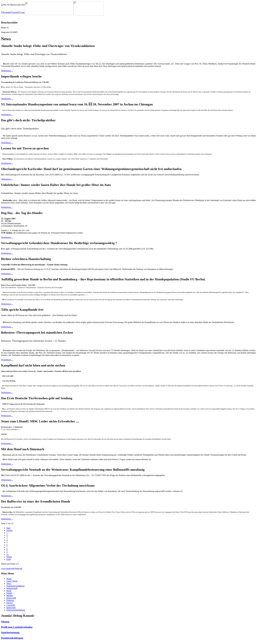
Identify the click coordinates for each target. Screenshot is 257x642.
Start (8, 528)
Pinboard (10, 600)
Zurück (9, 530)
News (8, 583)
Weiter (9, 557)
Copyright (10, 605)
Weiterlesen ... (7, 71)
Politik (9, 593)
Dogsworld (11, 598)
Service (9, 603)
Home (9, 579)
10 (7, 554)
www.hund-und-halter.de (11, 568)
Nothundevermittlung (15, 586)
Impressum (11, 607)
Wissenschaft (11, 588)
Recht (8, 591)
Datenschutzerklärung (15, 610)
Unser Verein (12, 581)
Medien (9, 595)
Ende (8, 559)
